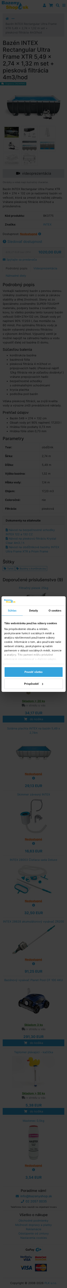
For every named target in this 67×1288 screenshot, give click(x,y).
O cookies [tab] (55, 610)
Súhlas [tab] (12, 610)
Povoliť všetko (33, 671)
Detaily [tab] (33, 610)
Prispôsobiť (31, 683)
